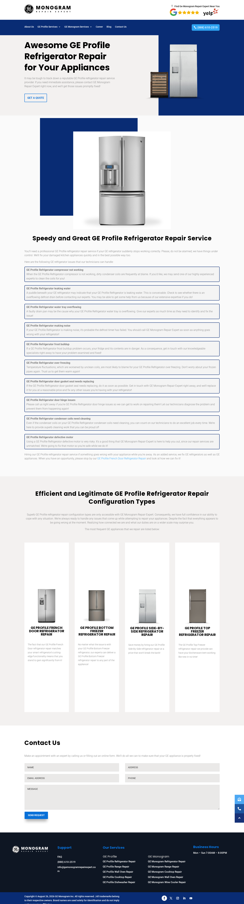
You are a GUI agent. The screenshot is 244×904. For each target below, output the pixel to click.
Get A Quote (35, 97)
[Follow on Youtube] (191, 898)
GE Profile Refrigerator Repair (119, 861)
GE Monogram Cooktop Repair (165, 871)
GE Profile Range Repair (116, 866)
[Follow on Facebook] (164, 898)
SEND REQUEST (36, 815)
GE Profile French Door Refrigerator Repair (121, 458)
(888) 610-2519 (207, 27)
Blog (109, 27)
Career (99, 27)
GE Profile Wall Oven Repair (118, 871)
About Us (29, 27)
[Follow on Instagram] (177, 898)
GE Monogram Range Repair (163, 866)
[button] (239, 818)
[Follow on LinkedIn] (184, 898)
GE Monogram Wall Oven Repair (165, 877)
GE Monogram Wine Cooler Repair (167, 882)
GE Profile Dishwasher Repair (119, 882)
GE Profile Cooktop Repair (117, 877)
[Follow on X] (171, 898)
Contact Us (120, 27)
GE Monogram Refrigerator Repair (166, 861)
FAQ (59, 856)
